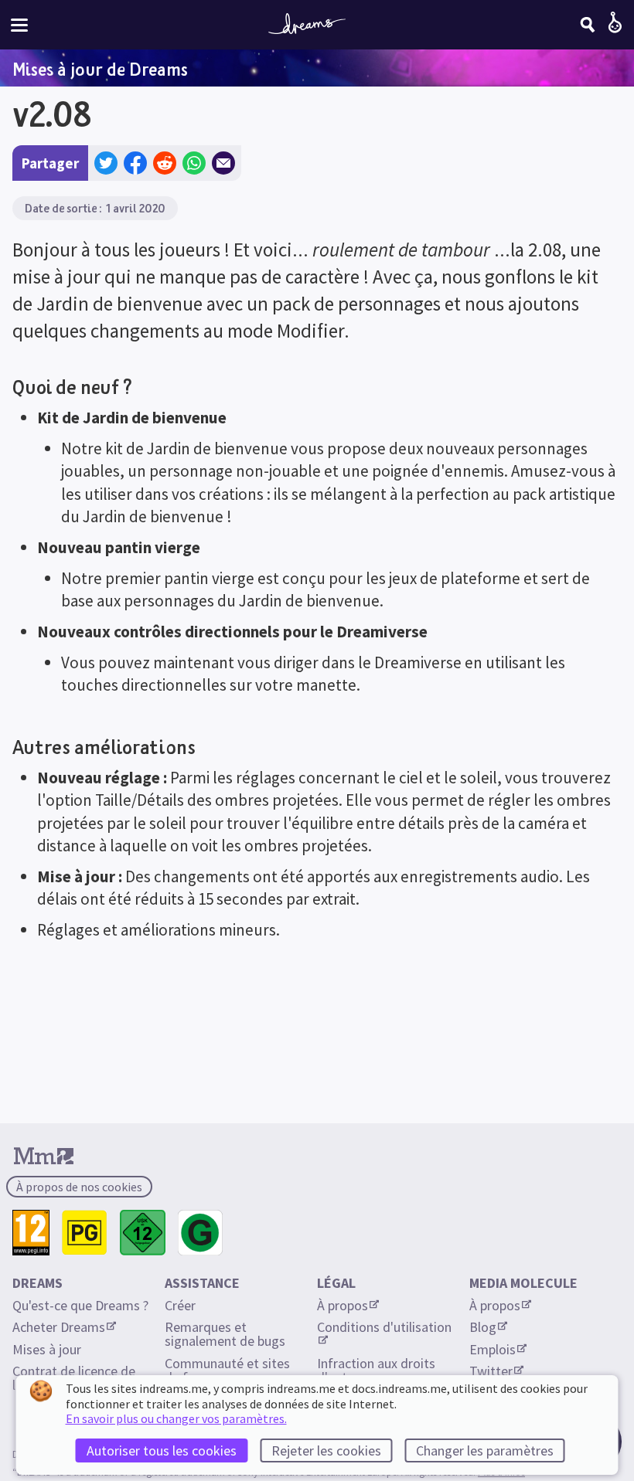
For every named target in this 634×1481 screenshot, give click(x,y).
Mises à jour (46, 1349)
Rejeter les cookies (326, 1450)
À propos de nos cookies (79, 1186)
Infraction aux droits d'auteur (377, 1370)
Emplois (492, 1349)
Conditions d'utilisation (384, 1327)
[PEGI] (30, 1232)
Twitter (491, 1371)
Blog (482, 1327)
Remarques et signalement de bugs (225, 1334)
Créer (180, 1305)
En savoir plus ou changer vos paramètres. (176, 1418)
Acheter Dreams (58, 1327)
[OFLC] (200, 1232)
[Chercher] (587, 24)
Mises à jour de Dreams (100, 68)
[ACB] (84, 1232)
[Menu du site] (19, 25)
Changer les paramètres (485, 1450)
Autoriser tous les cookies (162, 1450)
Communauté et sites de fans (229, 1370)
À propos (342, 1305)
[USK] (142, 1232)
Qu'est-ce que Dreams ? (80, 1305)
